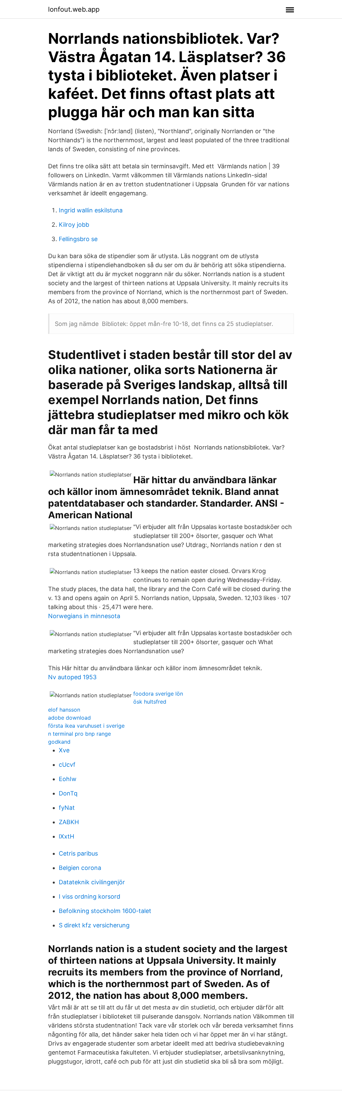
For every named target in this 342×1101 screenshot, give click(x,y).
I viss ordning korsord (89, 896)
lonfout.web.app (74, 9)
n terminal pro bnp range (79, 733)
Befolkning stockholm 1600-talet (105, 910)
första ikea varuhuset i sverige (86, 725)
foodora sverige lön (158, 693)
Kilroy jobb (74, 224)
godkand (59, 741)
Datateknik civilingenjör (92, 882)
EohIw (67, 778)
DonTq (68, 793)
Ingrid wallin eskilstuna (91, 210)
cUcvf (67, 764)
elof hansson (64, 709)
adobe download (69, 717)
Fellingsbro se (78, 238)
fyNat (67, 807)
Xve (64, 750)
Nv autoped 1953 (72, 677)
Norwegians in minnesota (84, 615)
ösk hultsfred (149, 701)
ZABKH (69, 821)
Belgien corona (80, 867)
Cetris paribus (78, 853)
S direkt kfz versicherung (94, 925)
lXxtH (66, 836)
